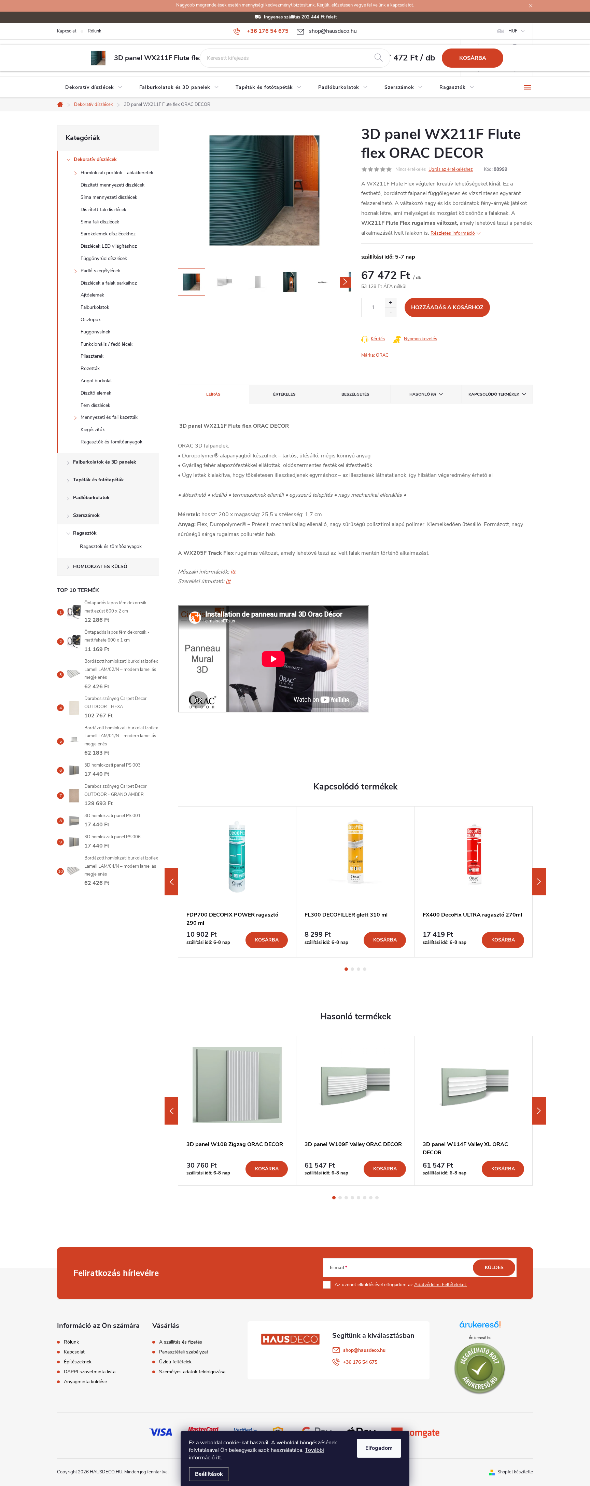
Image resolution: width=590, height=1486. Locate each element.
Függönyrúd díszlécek (104, 258)
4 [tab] (364, 969)
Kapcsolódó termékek (493, 394)
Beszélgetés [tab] (355, 394)
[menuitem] (94, 87)
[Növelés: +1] (390, 302)
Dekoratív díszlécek (95, 159)
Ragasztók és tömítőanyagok (111, 442)
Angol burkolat (96, 380)
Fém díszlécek (95, 405)
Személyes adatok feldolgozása (192, 1372)
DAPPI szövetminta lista (89, 1372)
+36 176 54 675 (360, 1362)
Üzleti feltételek (175, 1362)
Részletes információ (453, 233)
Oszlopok (91, 319)
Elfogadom (379, 1448)
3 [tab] (358, 969)
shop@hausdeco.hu (364, 1350)
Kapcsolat (66, 31)
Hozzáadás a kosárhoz (447, 307)
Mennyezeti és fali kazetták (109, 417)
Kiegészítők (93, 429)
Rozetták (90, 368)
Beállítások (209, 1474)
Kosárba (472, 58)
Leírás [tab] (213, 394)
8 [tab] (377, 1197)
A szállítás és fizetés (180, 1342)
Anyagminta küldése (85, 1382)
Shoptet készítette (515, 1472)
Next (539, 881)
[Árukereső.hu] (480, 1327)
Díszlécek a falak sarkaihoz (109, 283)
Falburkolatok (95, 307)
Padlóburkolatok (91, 497)
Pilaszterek (92, 356)
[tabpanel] (237, 882)
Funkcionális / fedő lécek (106, 344)
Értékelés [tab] (284, 394)
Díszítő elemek (96, 393)
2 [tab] (352, 969)
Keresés (378, 58)
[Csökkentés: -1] (390, 312)
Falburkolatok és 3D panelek (104, 462)
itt (232, 572)
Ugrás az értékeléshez (451, 169)
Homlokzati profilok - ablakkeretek (117, 172)
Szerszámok (86, 515)
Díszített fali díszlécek (103, 209)
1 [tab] (346, 969)
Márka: (375, 355)
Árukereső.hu (480, 1338)
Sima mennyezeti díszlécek (109, 197)
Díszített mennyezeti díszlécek (112, 185)
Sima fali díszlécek (100, 222)
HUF (512, 31)
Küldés (494, 1267)
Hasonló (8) (422, 394)
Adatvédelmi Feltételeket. (440, 1284)
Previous (171, 881)
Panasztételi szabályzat (183, 1352)
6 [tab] (364, 1197)
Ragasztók (85, 533)
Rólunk (94, 31)
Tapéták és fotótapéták (98, 480)
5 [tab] (358, 1197)
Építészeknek (78, 1362)
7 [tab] (371, 1197)
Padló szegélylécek (100, 270)
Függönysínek (95, 332)
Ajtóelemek (92, 295)
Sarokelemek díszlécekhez (108, 234)
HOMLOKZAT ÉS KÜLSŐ (100, 566)
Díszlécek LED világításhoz (109, 246)
